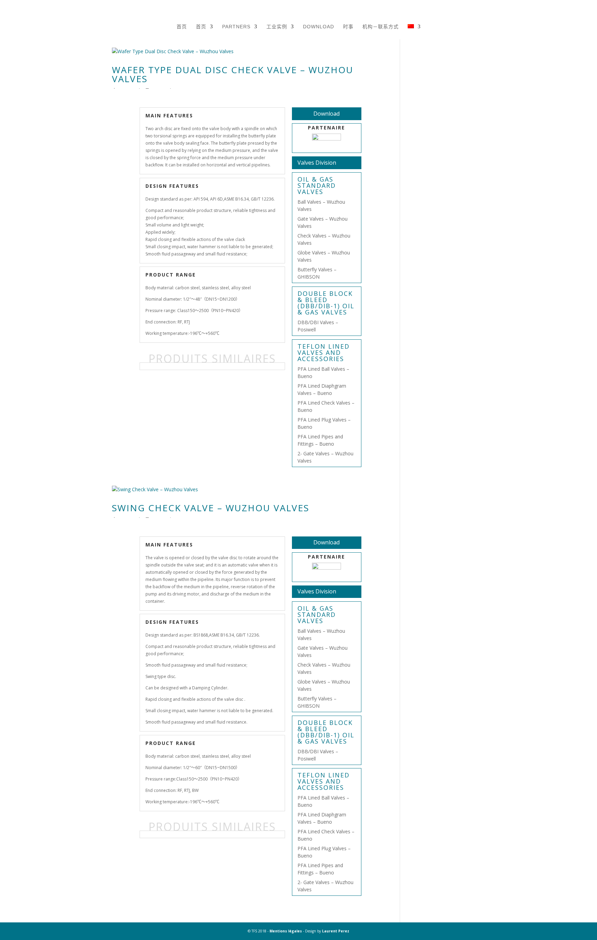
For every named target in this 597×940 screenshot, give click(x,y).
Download (318, 26)
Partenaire (326, 127)
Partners (236, 26)
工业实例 (276, 26)
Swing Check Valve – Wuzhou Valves (210, 508)
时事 (348, 26)
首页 (182, 26)
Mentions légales (285, 931)
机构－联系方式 (380, 26)
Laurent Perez (335, 931)
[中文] (414, 35)
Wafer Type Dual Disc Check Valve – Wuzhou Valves (232, 74)
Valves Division (316, 162)
